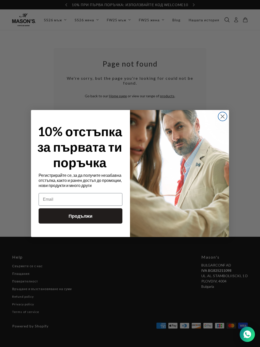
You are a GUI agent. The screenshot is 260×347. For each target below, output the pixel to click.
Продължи (80, 216)
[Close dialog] (222, 116)
